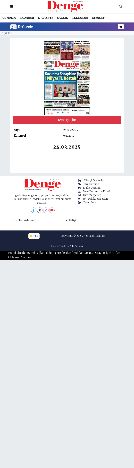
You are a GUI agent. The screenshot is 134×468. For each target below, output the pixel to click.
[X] (39, 210)
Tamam (26, 257)
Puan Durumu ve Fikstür (97, 191)
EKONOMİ (27, 18)
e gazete (6, 33)
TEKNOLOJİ (80, 18)
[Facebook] (33, 210)
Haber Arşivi (90, 202)
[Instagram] (46, 210)
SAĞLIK (62, 18)
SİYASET (98, 18)
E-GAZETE (45, 18)
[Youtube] (52, 210)
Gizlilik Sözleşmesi (25, 220)
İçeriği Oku (67, 120)
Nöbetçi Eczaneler (93, 180)
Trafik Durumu (91, 187)
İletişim (73, 220)
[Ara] (120, 7)
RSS (35, 235)
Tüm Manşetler (92, 195)
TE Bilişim (76, 246)
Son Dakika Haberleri (95, 198)
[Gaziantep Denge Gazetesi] (65, 6)
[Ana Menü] (11, 6)
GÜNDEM (9, 18)
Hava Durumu (91, 184)
